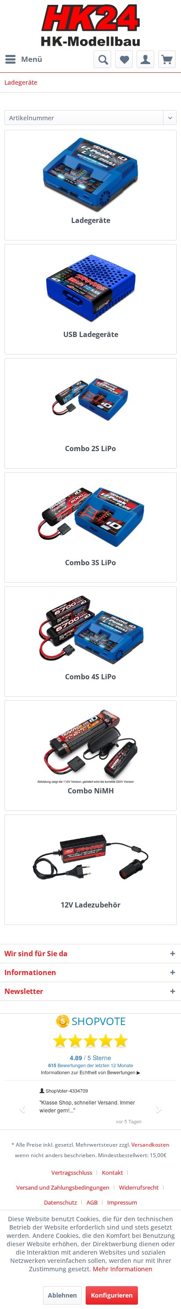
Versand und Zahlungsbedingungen (62, 1187)
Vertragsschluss (71, 1172)
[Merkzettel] (124, 59)
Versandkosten (150, 1144)
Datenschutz (60, 1202)
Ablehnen (62, 1295)
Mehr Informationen (122, 1269)
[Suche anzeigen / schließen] (102, 59)
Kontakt (112, 1172)
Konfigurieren (112, 1295)
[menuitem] (23, 59)
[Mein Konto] (145, 59)
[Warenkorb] (167, 59)
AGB (92, 1202)
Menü (31, 59)
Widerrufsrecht (139, 1187)
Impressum (122, 1202)
